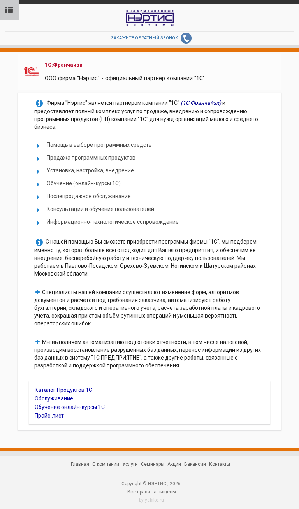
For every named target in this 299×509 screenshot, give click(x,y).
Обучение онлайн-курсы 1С (70, 407)
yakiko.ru (154, 500)
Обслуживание (54, 398)
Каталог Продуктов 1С (63, 390)
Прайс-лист (49, 415)
